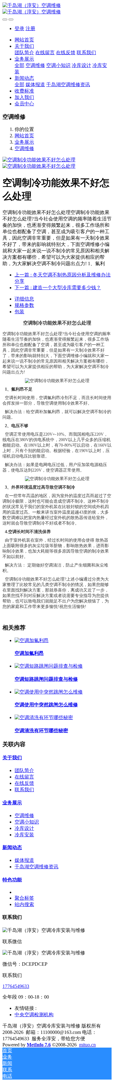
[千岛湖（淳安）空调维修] (57, 8)
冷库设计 (24, 828)
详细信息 (24, 298)
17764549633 (15, 986)
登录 (19, 28)
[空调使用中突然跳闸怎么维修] (49, 691)
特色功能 (12, 879)
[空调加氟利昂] (32, 640)
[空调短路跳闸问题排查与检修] (49, 666)
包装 (19, 311)
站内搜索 (24, 904)
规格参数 (24, 305)
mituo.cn (87, 1044)
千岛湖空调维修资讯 (36, 866)
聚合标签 (24, 898)
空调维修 (24, 148)
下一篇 (58, 287)
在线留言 (24, 776)
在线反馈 (24, 783)
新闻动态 (12, 847)
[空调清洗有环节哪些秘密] (44, 717)
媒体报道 (24, 860)
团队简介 (24, 770)
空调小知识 (27, 821)
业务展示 (24, 142)
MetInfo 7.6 (39, 1044)
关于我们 (12, 757)
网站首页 (24, 39)
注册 (30, 28)
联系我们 (24, 789)
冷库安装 (24, 834)
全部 (19, 65)
